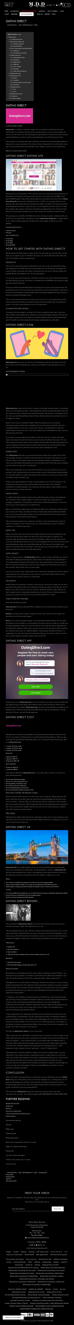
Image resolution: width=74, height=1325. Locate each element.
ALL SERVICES (14, 11)
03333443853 (37, 1235)
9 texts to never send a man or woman (18, 1159)
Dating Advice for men (54, 1292)
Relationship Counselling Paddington (53, 1267)
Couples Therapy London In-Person (16, 1303)
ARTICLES (42, 11)
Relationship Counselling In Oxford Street (50, 1273)
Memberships (47, 1262)
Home (6, 11)
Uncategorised (43, 1172)
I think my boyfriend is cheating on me (18, 1113)
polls (54, 14)
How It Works (52, 11)
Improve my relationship (13, 1111)
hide (19, 34)
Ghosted (8, 1124)
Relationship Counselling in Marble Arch (51, 1281)
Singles (8, 1251)
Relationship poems (12, 1138)
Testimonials (19, 1265)
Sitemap (37, 1265)
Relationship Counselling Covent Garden (51, 1270)
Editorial (8, 1108)
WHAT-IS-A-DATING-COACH (17, 1289)
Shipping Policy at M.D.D (50, 1265)
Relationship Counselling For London (22, 1273)
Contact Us (28, 1265)
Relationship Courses (19, 1292)
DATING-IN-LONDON (36, 1289)
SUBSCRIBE (14, 14)
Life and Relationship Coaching (15, 1295)
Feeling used (10, 1151)
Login (50, 5)
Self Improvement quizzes (58, 1254)
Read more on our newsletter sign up (37, 1201)
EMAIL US (39, 14)
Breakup (23, 1251)
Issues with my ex (56, 1251)
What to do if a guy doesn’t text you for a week (21, 1142)
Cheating (31, 1251)
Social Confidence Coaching (52, 1297)
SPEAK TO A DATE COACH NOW (16, 151)
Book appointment (42, 1254)
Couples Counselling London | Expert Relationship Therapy (49, 1303)
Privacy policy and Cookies (15, 1259)
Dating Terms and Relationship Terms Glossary (23, 1267)
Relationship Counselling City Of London (22, 1270)
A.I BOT (7, 14)
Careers (9, 1262)
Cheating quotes (11, 1133)
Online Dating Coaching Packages (39, 1295)
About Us (64, 1262)
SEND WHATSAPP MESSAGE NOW (37, 1248)
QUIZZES (47, 14)
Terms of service (31, 1259)
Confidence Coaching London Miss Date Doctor (47, 1300)
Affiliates (37, 1262)
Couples (16, 1251)
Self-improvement (42, 1251)
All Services (9, 1106)
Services (63, 1289)
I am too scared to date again (15, 1155)
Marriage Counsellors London (20, 1300)
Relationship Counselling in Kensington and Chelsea (36, 1279)
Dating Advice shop (45, 1259)
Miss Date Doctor (12, 25)
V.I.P (65, 1251)
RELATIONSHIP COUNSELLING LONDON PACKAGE (36, 1309)
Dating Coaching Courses (60, 1295)
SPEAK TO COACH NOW (29, 11)
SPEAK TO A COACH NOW (13, 1317)
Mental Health (29, 1254)
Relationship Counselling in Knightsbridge (37, 1284)
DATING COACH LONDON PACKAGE (21, 1306)
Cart (59, 5)
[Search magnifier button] (68, 8)
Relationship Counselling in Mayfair (52, 1276)
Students (56, 1262)
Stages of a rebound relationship (16, 1146)
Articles (55, 1289)
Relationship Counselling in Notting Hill (22, 1281)
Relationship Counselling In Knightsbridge (24, 1276)
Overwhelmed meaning (13, 1120)
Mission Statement (20, 1262)
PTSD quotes (10, 1129)
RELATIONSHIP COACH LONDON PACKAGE (50, 1306)
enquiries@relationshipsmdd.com (38, 1237)
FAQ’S (62, 11)
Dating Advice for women (36, 1292)
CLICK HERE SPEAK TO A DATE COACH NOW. (53, 1094)
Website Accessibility (60, 1259)
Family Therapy (10, 1116)
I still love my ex (11, 1164)
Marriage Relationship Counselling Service (26, 1297)
